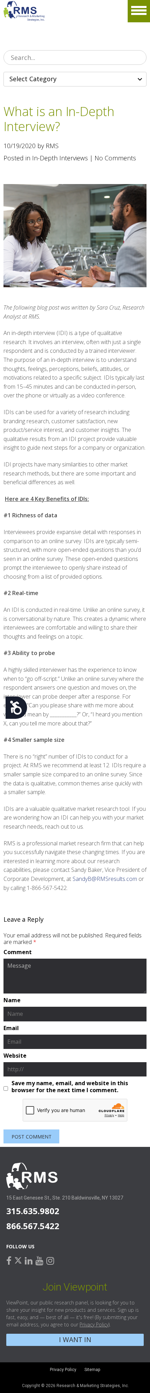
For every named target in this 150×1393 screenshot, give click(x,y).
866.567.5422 (32, 1226)
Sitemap (92, 1369)
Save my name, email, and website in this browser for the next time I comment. (70, 1086)
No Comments (115, 158)
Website (15, 1055)
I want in (75, 1339)
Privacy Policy (94, 1324)
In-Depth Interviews (60, 158)
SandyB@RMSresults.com (105, 879)
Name (12, 1000)
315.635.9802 (32, 1211)
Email (11, 1028)
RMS (24, 11)
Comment (17, 952)
